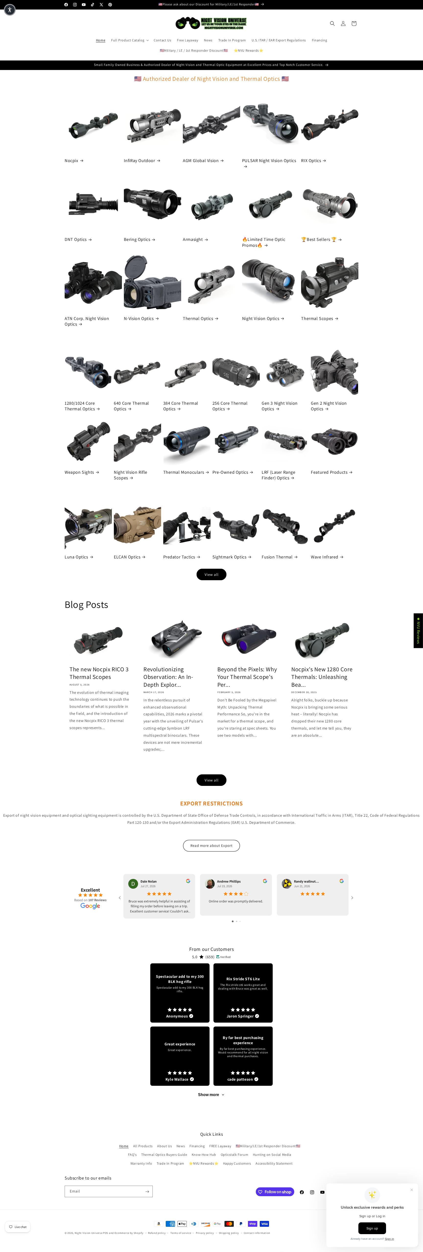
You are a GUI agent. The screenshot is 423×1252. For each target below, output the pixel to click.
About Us (164, 1146)
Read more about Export (211, 845)
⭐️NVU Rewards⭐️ (203, 1163)
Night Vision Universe (89, 1233)
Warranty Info (141, 1163)
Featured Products (329, 472)
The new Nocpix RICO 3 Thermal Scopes (99, 673)
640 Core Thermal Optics (131, 406)
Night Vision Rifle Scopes (130, 475)
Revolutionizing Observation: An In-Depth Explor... (168, 676)
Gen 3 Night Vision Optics (280, 406)
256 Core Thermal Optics (230, 406)
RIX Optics (311, 160)
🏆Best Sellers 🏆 (319, 239)
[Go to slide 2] (236, 921)
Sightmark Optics (229, 557)
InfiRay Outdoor (139, 160)
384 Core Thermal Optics (181, 406)
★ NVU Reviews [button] (418, 630)
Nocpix (71, 160)
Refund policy (156, 1232)
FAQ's (132, 1155)
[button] (129, 40)
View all (212, 574)
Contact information (257, 1232)
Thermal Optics (198, 318)
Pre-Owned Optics (230, 472)
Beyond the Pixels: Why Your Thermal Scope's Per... (247, 676)
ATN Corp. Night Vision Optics (87, 321)
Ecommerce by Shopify (129, 1233)
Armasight (193, 239)
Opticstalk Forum (234, 1155)
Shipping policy (229, 1232)
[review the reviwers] (188, 882)
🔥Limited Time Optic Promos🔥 (263, 242)
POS (105, 1233)
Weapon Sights (79, 472)
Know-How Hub (204, 1155)
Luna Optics (76, 557)
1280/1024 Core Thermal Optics (80, 406)
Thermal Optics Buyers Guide (164, 1155)
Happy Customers (237, 1163)
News (180, 1146)
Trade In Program (170, 1163)
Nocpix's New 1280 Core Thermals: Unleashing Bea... (321, 676)
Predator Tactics (179, 557)
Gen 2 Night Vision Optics (329, 406)
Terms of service (180, 1232)
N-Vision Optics (139, 318)
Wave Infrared (324, 557)
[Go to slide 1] (233, 921)
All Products (143, 1146)
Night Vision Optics (260, 318)
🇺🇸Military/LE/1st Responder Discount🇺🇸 (268, 1146)
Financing (197, 1146)
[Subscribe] (147, 1191)
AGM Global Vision (201, 160)
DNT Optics (76, 239)
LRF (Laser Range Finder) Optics (278, 475)
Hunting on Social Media (272, 1155)
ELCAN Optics (127, 557)
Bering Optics (137, 239)
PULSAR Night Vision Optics (269, 160)
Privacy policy (205, 1232)
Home (124, 1146)
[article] (180, 993)
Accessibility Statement (274, 1163)
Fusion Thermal (277, 557)
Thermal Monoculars (183, 472)
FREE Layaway (220, 1146)
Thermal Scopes (317, 318)
